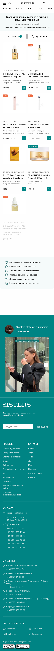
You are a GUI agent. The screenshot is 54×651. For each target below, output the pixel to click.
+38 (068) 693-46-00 (16, 540)
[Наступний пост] (46, 365)
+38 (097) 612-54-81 (15, 528)
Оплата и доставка (11, 448)
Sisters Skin (37, 628)
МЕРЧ (50, 9)
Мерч (30, 465)
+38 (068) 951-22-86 (16, 544)
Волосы (31, 448)
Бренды (31, 477)
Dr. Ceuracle (8, 71)
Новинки (32, 469)
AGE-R (38, 71)
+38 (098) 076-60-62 (15, 610)
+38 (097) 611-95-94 (15, 577)
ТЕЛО (29, 9)
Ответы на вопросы (12, 457)
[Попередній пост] (8, 365)
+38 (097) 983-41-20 (16, 536)
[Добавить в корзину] (24, 88)
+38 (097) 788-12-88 (16, 532)
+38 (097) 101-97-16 (15, 587)
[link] (49, 3)
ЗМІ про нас (8, 465)
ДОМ (39, 9)
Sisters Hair (11, 628)
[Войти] (44, 3)
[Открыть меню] (4, 3)
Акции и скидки (35, 473)
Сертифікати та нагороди (14, 469)
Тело (30, 457)
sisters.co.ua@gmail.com (17, 513)
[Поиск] (10, 3)
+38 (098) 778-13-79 (15, 569)
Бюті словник (8, 477)
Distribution (11, 634)
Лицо (30, 453)
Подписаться (22, 331)
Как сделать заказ (11, 453)
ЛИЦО (19, 9)
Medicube (31, 71)
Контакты (7, 481)
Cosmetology (37, 634)
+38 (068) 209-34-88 (15, 602)
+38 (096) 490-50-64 (16, 547)
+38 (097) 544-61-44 (15, 594)
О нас (5, 461)
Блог (5, 473)
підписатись (42, 426)
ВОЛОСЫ (7, 9)
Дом (30, 461)
